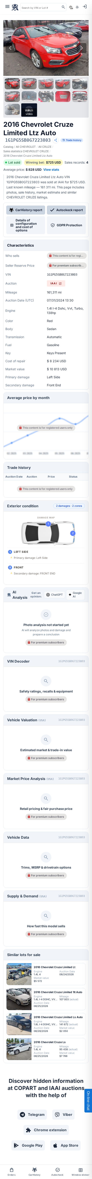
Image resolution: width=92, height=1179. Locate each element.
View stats (51, 169)
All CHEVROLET (26, 146)
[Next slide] (81, 48)
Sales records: (76, 162)
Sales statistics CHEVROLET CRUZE (26, 151)
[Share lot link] (55, 140)
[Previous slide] (10, 48)
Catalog (8, 146)
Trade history (71, 140)
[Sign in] (85, 6)
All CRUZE (44, 146)
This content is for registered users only (68, 255)
